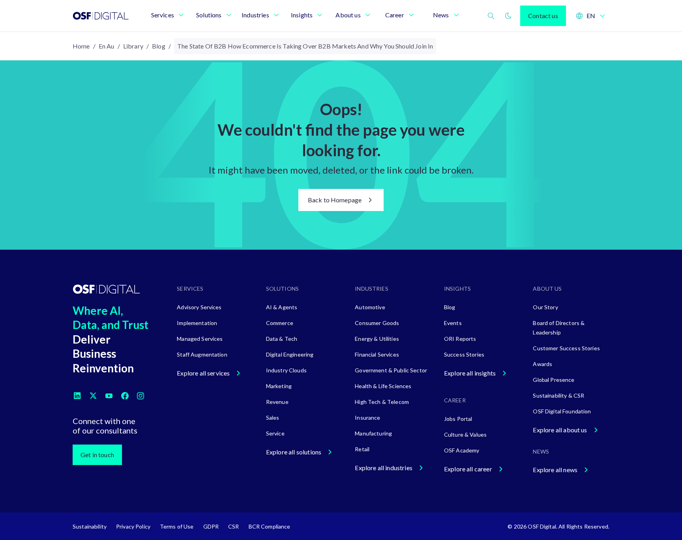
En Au (106, 46)
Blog (158, 46)
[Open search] (491, 15)
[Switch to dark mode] (508, 15)
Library (133, 46)
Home (81, 46)
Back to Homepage (335, 200)
